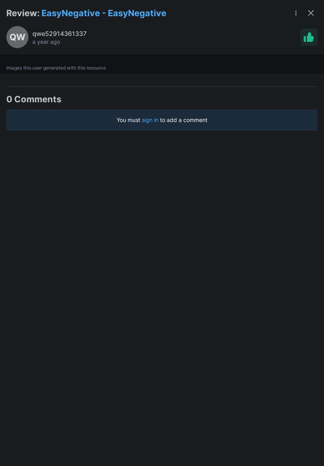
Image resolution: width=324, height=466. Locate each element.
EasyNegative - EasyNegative (103, 13)
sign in (150, 119)
